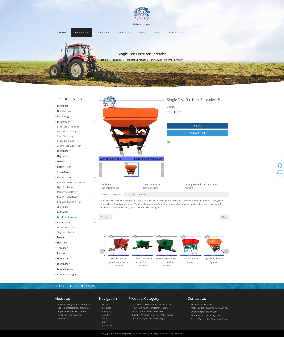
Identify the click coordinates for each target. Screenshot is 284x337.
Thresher (62, 248)
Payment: (188, 187)
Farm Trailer (64, 222)
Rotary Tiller (64, 166)
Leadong (168, 333)
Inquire (197, 125)
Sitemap (179, 333)
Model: (104, 184)
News (105, 318)
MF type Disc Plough (67, 131)
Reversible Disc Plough (68, 126)
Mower (61, 161)
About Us (106, 315)
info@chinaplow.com (207, 311)
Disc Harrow (64, 111)
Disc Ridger (63, 150)
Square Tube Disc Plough (69, 145)
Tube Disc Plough (65, 136)
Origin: (146, 184)
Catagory (106, 311)
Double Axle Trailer (66, 227)
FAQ (104, 322)
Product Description (111, 194)
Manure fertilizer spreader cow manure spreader (116, 262)
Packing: (188, 184)
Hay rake (62, 156)
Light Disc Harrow (65, 187)
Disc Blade (62, 105)
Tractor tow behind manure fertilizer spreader (140, 262)
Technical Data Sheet (137, 194)
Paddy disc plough (65, 140)
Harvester (62, 258)
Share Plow (63, 172)
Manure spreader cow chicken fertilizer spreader (164, 262)
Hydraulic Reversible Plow (69, 201)
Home (105, 304)
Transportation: (150, 187)
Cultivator (62, 211)
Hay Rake (62, 242)
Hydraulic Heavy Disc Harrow (71, 182)
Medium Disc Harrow (67, 191)
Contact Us (107, 325)
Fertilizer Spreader (67, 217)
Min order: (106, 187)
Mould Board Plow (67, 197)
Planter (61, 253)
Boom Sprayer (65, 269)
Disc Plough (63, 116)
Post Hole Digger (66, 274)
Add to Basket (197, 133)
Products (106, 307)
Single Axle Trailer (65, 232)
